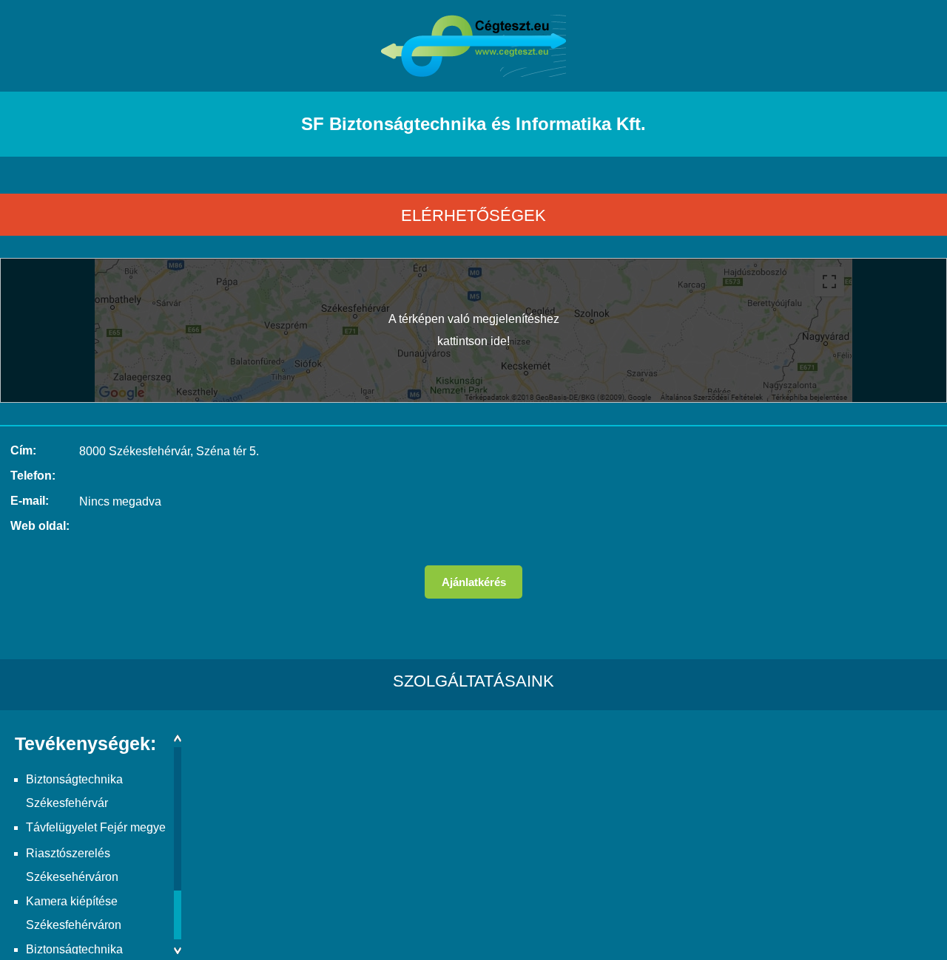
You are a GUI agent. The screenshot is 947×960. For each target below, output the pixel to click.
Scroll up (177, 737)
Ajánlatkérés (474, 582)
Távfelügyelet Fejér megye (96, 827)
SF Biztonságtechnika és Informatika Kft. (473, 124)
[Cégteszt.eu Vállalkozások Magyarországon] (473, 73)
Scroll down (177, 950)
